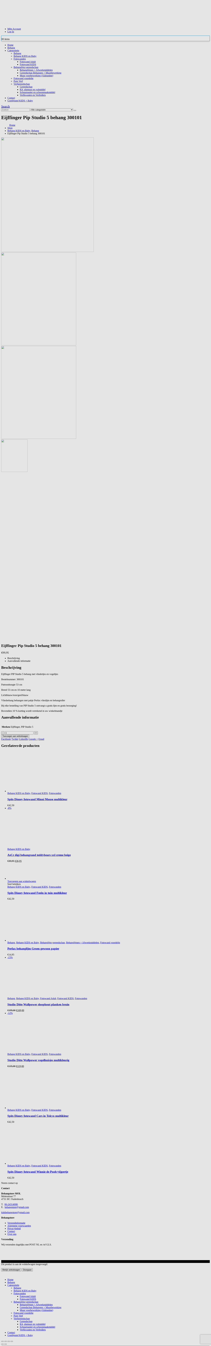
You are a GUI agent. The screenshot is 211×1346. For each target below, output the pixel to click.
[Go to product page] (108, 1146)
